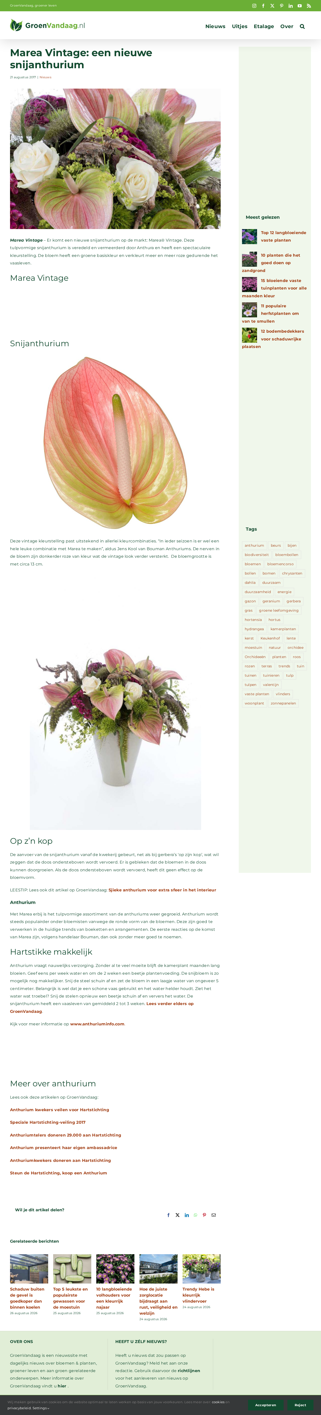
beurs (276, 545)
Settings (40, 1408)
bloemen (253, 564)
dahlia (250, 582)
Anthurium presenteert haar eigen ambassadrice (63, 1147)
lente (291, 638)
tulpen (251, 684)
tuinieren (271, 675)
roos (297, 657)
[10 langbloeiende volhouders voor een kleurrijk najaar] (115, 1256)
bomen (269, 573)
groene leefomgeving (279, 610)
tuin (300, 666)
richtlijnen (189, 1370)
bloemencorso (280, 564)
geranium (271, 601)
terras (267, 666)
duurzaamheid (258, 592)
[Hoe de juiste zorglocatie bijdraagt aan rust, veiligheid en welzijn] (158, 1256)
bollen (250, 573)
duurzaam (271, 582)
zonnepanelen (283, 703)
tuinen (251, 675)
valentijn (271, 684)
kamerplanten (283, 629)
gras (249, 610)
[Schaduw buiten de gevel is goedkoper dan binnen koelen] (29, 1256)
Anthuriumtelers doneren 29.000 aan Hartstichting (65, 1135)
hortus (275, 619)
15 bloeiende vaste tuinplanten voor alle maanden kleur (274, 288)
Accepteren (265, 1405)
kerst (249, 638)
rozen (250, 666)
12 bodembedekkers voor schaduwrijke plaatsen (273, 339)
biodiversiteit (257, 554)
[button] (302, 26)
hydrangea (254, 629)
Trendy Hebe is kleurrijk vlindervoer (198, 1295)
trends (284, 666)
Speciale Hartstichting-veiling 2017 (48, 1122)
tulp (289, 675)
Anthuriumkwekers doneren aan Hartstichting (60, 1160)
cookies (218, 1402)
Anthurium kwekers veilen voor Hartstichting (59, 1109)
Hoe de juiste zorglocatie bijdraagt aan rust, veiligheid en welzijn (158, 1301)
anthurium (254, 545)
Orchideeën (255, 657)
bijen (292, 545)
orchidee (295, 647)
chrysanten (292, 573)
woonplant (254, 703)
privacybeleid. (20, 1408)
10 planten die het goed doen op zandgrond (271, 263)
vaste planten (257, 694)
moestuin (253, 647)
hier (62, 1386)
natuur (275, 647)
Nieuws (45, 77)
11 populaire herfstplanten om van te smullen (270, 314)
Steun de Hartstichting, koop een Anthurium (58, 1173)
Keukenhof (270, 638)
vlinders (283, 694)
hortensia (253, 619)
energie (284, 592)
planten (279, 657)
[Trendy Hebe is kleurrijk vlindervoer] (202, 1256)
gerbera (294, 601)
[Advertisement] (115, 310)
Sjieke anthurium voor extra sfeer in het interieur (162, 890)
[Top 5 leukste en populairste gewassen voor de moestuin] (72, 1256)
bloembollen (286, 554)
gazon (250, 601)
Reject (300, 1405)
